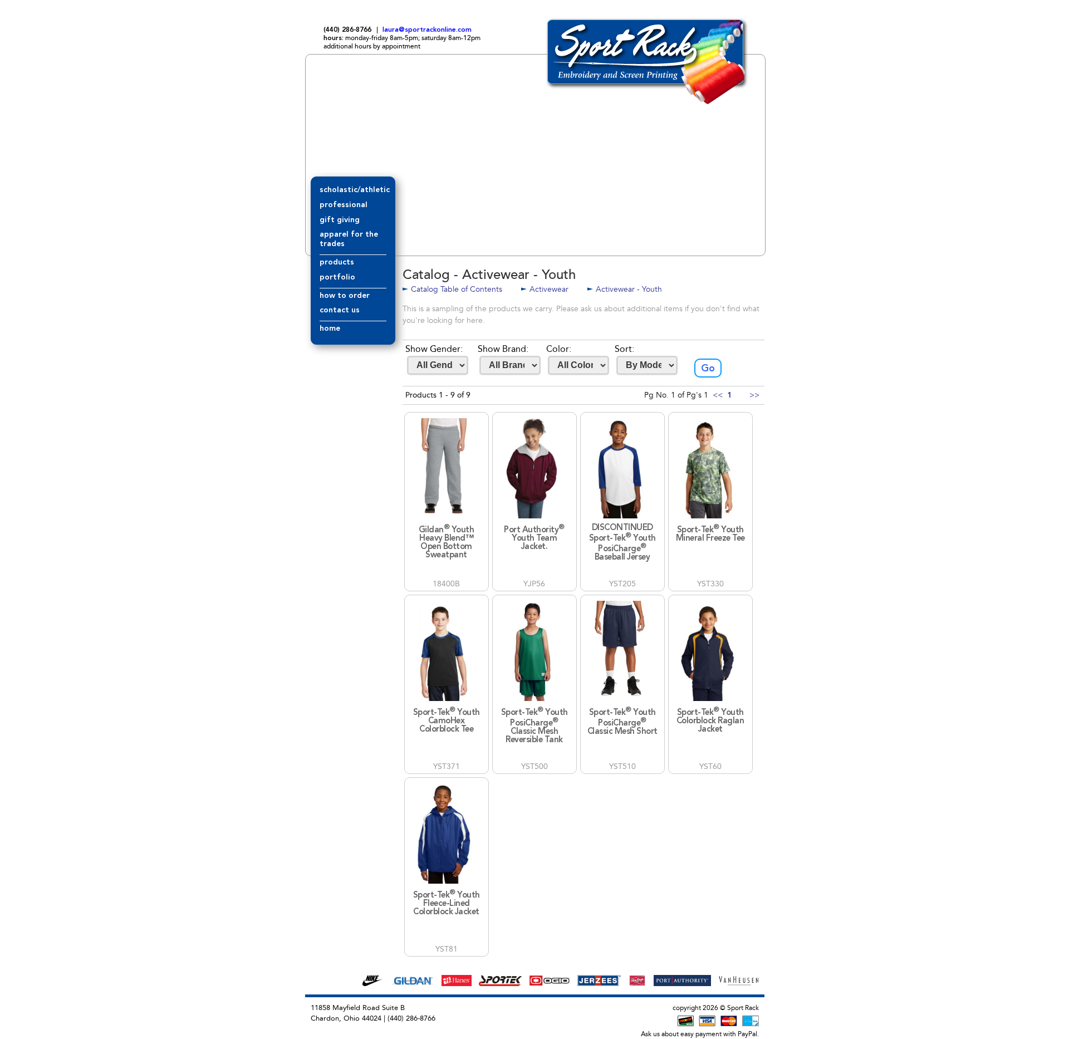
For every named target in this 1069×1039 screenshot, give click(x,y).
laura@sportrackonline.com (427, 30)
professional (343, 205)
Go (708, 369)
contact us (340, 310)
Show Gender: (434, 349)
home (330, 328)
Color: (558, 349)
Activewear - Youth (629, 289)
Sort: (624, 349)
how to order (345, 296)
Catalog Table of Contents (456, 289)
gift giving (340, 220)
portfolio (337, 277)
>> (754, 395)
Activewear (548, 289)
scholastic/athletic (355, 190)
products (337, 262)
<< (718, 395)
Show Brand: (503, 349)
